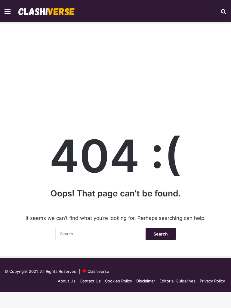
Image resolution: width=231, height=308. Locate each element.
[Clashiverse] (46, 11)
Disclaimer (145, 281)
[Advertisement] (115, 73)
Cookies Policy (118, 281)
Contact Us (90, 281)
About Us (66, 281)
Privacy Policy (212, 281)
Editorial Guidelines (177, 281)
